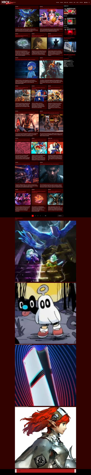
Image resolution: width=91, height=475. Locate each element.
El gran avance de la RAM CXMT (68, 63)
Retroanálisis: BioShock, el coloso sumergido (54, 192)
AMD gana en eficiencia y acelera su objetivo (68, 60)
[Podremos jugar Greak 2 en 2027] (27, 18)
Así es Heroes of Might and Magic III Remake (21, 88)
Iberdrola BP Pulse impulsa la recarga (69, 62)
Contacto (81, 2)
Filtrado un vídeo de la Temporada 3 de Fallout (53, 140)
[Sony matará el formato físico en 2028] (45, 375)
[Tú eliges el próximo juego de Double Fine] (39, 199)
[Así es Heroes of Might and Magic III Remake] (23, 95)
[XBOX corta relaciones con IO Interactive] (45, 437)
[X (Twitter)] (84, 2)
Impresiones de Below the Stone (54, 88)
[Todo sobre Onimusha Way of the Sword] (51, 174)
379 (45, 215)
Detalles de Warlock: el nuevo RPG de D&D (55, 36)
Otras (77, 2)
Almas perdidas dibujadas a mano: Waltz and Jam (23, 344)
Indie (74, 2)
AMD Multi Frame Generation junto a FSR (69, 66)
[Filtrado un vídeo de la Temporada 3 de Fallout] (55, 148)
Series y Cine (66, 2)
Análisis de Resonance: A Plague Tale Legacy (38, 36)
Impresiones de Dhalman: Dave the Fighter (39, 140)
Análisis (61, 2)
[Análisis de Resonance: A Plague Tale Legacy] (39, 43)
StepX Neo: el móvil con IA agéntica (68, 65)
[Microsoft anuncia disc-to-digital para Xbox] (23, 43)
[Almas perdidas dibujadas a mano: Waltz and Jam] (45, 313)
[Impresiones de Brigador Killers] (27, 174)
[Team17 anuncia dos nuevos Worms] (51, 18)
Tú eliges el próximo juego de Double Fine (38, 192)
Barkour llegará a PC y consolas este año (49, 112)
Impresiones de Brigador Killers (22, 164)
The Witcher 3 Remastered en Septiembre (49, 59)
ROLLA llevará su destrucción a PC (22, 140)
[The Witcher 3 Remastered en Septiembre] (51, 69)
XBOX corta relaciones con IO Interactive (22, 468)
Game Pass (71, 2)
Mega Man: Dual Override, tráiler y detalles (25, 59)
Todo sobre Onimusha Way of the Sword (49, 164)
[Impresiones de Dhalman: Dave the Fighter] (39, 148)
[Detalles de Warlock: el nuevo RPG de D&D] (55, 43)
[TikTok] (87, 2)
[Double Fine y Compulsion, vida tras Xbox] (27, 123)
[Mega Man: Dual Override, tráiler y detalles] (27, 69)
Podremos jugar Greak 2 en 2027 (23, 8)
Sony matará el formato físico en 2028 (21, 406)
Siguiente (60, 215)
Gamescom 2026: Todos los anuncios (38, 88)
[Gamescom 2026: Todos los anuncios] (39, 95)
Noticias (57, 2)
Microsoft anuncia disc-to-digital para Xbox (21, 36)
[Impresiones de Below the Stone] (55, 95)
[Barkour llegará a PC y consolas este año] (51, 123)
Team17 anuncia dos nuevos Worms (48, 8)
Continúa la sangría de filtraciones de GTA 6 (20, 192)
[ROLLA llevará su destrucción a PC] (23, 148)
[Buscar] (89, 2)
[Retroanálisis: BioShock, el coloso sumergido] (55, 199)
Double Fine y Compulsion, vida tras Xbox (25, 112)
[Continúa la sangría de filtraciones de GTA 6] (23, 199)
